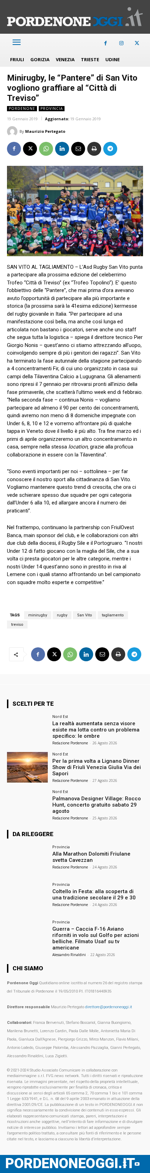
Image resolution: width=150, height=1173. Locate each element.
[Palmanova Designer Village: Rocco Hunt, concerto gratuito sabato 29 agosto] (27, 805)
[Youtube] (137, 1164)
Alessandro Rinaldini (69, 954)
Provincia (51, 108)
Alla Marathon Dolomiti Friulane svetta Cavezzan (91, 857)
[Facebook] (105, 43)
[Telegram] (110, 149)
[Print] (94, 149)
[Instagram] (121, 43)
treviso (17, 624)
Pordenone (22, 108)
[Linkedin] (62, 149)
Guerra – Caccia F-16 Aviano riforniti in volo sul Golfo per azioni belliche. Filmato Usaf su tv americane (95, 938)
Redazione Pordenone (70, 743)
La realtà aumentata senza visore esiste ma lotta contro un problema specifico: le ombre (96, 729)
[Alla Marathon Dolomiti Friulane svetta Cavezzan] (27, 860)
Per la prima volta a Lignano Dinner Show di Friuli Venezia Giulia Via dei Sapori (96, 767)
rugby (62, 615)
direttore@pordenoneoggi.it (108, 1007)
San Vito (84, 615)
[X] (137, 43)
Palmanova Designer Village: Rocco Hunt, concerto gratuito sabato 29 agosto (96, 804)
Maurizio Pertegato (45, 131)
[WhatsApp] (46, 149)
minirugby (37, 615)
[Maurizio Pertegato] (13, 131)
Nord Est (60, 716)
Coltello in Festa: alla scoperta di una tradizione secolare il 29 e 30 (94, 894)
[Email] (78, 149)
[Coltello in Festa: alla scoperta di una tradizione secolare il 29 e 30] (27, 897)
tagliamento (113, 615)
